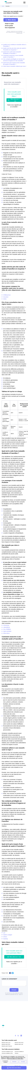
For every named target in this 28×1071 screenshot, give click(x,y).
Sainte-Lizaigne (7, 934)
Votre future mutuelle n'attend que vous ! (14, 66)
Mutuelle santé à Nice (6, 1044)
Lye (4, 932)
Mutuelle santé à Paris (19, 1042)
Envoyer (14, 989)
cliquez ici (21, 994)
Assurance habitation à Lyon (7, 1051)
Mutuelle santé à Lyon (6, 1042)
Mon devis (12, 20)
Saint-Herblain (7, 631)
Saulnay (5, 938)
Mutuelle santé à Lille (19, 1044)
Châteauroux (7, 295)
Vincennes (6, 625)
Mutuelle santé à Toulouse (7, 1046)
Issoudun (5, 297)
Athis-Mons (6, 633)
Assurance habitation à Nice (7, 1053)
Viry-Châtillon (7, 629)
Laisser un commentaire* (9, 979)
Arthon (5, 936)
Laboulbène (6, 627)
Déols (4, 299)
